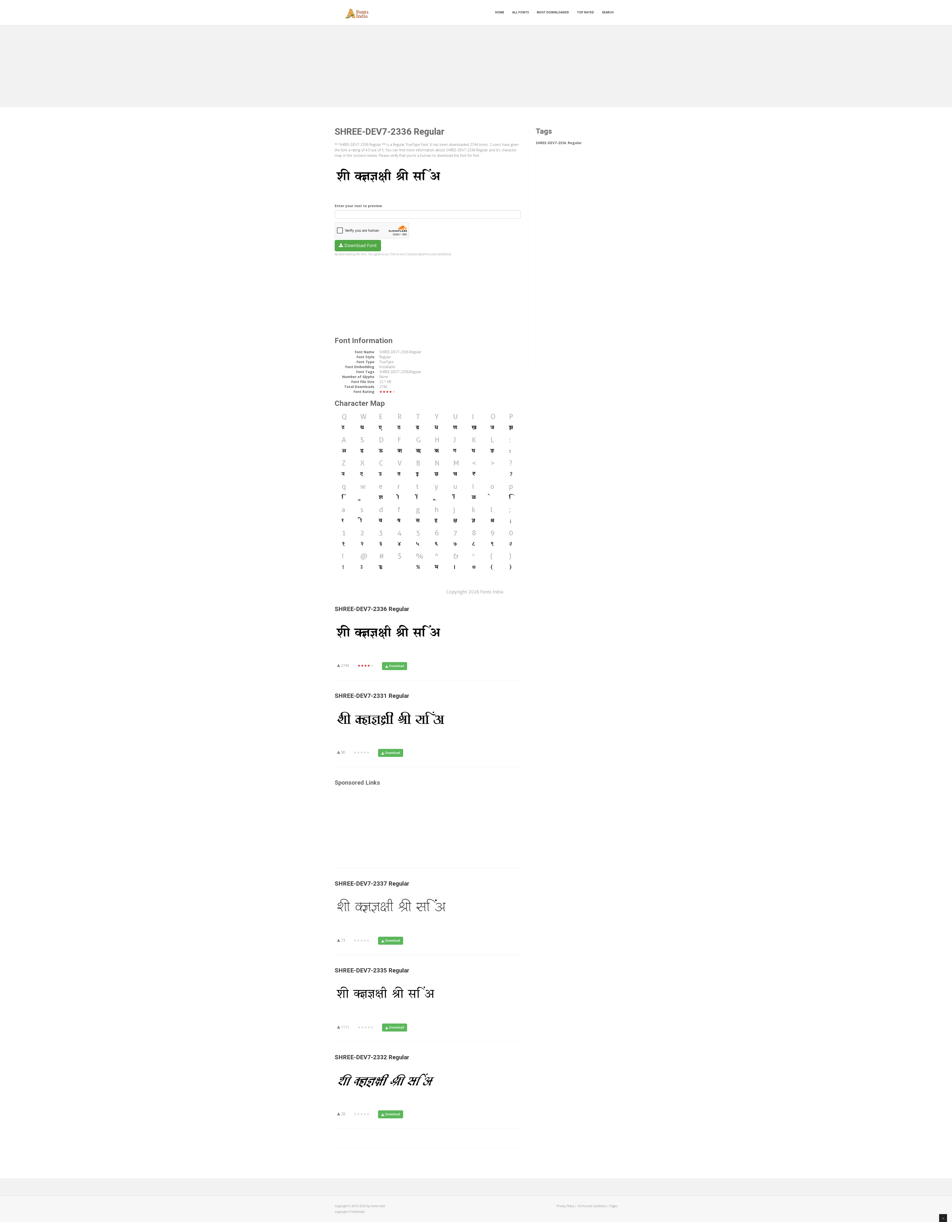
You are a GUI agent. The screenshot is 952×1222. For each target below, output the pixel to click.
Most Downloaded (553, 12)
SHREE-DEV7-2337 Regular (372, 883)
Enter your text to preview (358, 205)
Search (608, 12)
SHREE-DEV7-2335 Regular (372, 970)
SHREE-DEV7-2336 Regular (372, 609)
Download (396, 666)
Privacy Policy (565, 1206)
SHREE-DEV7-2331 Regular (372, 695)
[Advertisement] (476, 65)
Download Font (360, 245)
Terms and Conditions (591, 1206)
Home (499, 12)
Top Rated (585, 12)
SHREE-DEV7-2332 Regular (372, 1057)
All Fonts (520, 12)
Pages (613, 1206)
